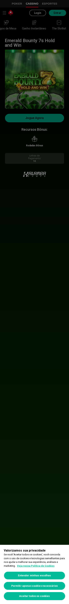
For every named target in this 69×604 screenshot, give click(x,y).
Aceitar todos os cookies (34, 596)
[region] (34, 574)
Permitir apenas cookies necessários (34, 585)
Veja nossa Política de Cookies (35, 565)
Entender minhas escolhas (34, 575)
